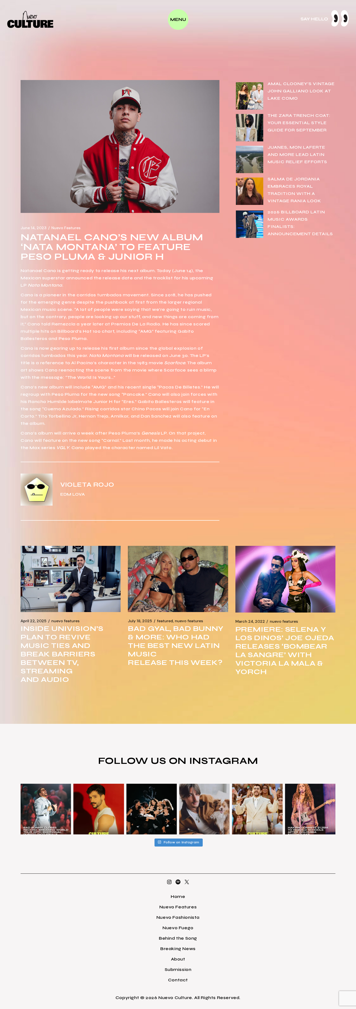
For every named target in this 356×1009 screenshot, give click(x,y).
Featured (165, 621)
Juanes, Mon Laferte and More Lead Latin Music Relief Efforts (297, 154)
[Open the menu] (178, 19)
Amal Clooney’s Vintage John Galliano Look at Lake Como (301, 91)
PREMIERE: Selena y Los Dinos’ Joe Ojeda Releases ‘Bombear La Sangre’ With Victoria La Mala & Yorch (284, 650)
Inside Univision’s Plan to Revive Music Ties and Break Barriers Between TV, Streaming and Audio (62, 654)
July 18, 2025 (140, 621)
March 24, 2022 (250, 621)
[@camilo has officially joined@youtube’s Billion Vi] (98, 809)
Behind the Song (178, 938)
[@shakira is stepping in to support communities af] (310, 809)
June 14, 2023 (33, 228)
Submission (178, 969)
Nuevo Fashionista (178, 917)
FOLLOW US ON (143, 761)
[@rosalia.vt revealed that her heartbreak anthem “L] (151, 809)
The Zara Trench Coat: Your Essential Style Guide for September (299, 123)
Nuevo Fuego (178, 927)
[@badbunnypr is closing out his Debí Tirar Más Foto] (257, 809)
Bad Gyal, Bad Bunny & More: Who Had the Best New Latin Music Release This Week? (175, 645)
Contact (178, 980)
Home (178, 896)
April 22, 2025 (33, 621)
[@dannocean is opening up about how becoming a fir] (204, 809)
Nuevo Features (65, 228)
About (178, 959)
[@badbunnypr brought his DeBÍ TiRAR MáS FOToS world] (46, 809)
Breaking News (178, 948)
